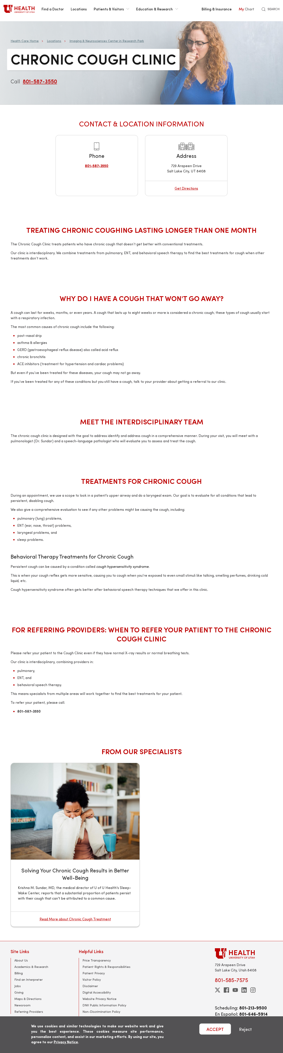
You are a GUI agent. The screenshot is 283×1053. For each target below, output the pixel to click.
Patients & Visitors (109, 8)
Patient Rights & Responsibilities (106, 967)
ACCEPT (215, 1029)
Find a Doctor (53, 8)
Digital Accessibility (96, 992)
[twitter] (217, 990)
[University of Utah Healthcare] (243, 953)
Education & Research (154, 8)
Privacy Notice (66, 1041)
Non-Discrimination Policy (101, 1011)
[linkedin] (244, 990)
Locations (79, 8)
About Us (21, 960)
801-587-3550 (40, 81)
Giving (18, 992)
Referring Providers (28, 1011)
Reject (245, 1029)
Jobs (17, 986)
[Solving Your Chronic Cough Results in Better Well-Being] (75, 811)
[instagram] (253, 990)
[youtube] (235, 990)
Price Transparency (96, 960)
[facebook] (226, 990)
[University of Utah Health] (19, 9)
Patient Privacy (93, 973)
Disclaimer (90, 986)
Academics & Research (31, 967)
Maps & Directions (28, 999)
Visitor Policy (91, 979)
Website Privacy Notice (99, 999)
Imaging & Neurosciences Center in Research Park (106, 41)
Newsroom (22, 1005)
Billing (18, 973)
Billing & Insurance (217, 8)
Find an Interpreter (28, 979)
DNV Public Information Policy (104, 1005)
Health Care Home (25, 41)
